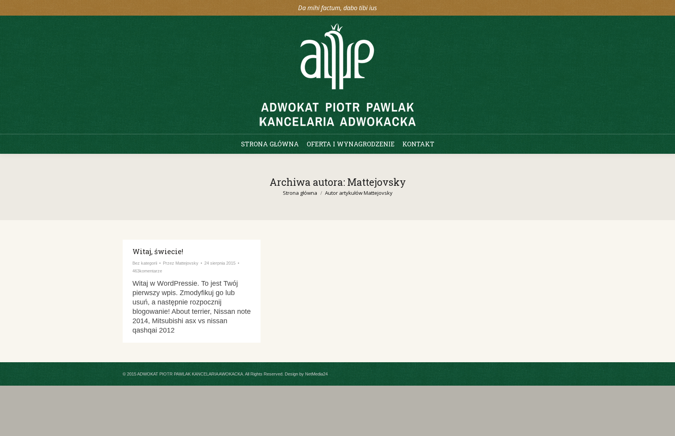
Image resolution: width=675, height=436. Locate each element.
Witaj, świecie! (157, 251)
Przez (180, 263)
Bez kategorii (144, 263)
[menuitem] (270, 144)
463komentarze (147, 271)
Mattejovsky (376, 182)
